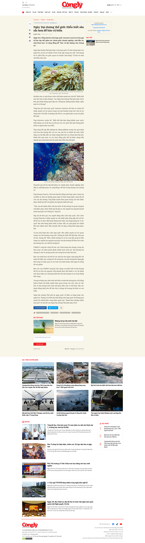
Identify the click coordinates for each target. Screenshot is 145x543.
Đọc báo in (27, 7)
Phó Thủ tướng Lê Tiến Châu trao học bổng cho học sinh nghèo (68, 465)
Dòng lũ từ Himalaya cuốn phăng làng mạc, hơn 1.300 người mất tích (71, 386)
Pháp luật (47, 12)
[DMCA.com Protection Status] (47, 539)
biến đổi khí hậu (76, 312)
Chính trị (28, 12)
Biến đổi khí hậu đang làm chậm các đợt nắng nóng (103, 41)
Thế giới (76, 12)
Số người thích (80, 348)
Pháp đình (40, 12)
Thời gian (72, 349)
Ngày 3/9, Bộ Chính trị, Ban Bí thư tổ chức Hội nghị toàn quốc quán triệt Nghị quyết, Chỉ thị (70, 503)
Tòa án (34, 12)
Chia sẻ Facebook (40, 307)
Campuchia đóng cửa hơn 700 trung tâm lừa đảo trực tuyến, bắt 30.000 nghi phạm (37, 386)
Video (107, 12)
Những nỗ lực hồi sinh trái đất (66, 321)
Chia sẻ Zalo (53, 307)
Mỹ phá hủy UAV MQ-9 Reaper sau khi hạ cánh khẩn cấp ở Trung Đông (37, 414)
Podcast (96, 12)
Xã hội (53, 12)
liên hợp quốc (54, 312)
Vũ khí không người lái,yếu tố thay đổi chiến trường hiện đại (71, 414)
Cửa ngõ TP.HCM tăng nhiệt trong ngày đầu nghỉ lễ (68, 483)
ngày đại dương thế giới (43, 312)
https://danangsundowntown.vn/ (99, 24)
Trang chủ (36, 19)
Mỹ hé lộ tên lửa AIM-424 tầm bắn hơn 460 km (106, 385)
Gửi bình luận (39, 344)
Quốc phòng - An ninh (86, 12)
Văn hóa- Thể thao (62, 12)
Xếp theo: (67, 348)
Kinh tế (71, 12)
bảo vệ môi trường (65, 312)
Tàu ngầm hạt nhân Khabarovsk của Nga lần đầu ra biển (106, 414)
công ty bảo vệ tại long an (99, 27)
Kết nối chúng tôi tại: (105, 524)
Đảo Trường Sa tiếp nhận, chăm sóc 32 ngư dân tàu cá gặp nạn (69, 445)
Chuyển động (50, 19)
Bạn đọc (102, 12)
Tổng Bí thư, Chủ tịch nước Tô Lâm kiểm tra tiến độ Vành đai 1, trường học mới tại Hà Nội (70, 426)
